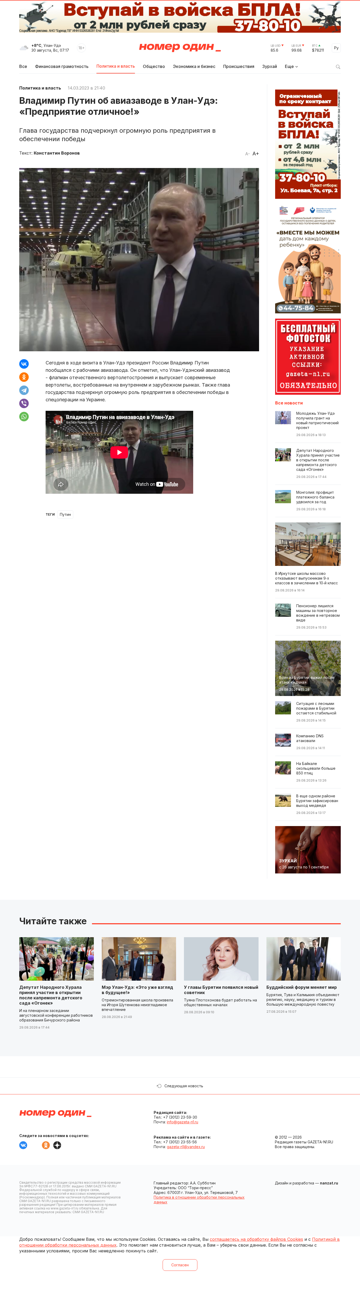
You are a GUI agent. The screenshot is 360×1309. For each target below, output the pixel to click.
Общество (154, 66)
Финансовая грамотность (62, 66)
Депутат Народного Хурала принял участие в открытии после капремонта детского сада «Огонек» (50, 995)
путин (65, 514)
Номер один (180, 48)
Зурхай (269, 66)
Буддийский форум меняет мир (301, 987)
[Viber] (24, 403)
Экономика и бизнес (194, 66)
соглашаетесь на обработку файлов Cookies (256, 1239)
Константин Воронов (57, 153)
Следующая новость (183, 1086)
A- (247, 153)
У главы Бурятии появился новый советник (221, 990)
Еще (289, 66)
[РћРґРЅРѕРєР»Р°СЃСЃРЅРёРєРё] (24, 377)
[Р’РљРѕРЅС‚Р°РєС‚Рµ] (24, 364)
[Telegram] (24, 390)
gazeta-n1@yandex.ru (186, 1146)
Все (23, 66)
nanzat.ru (329, 1183)
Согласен (180, 1265)
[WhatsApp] (24, 416)
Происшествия (238, 66)
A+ (255, 153)
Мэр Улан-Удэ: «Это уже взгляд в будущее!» (137, 990)
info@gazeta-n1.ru (182, 1122)
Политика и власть (115, 66)
